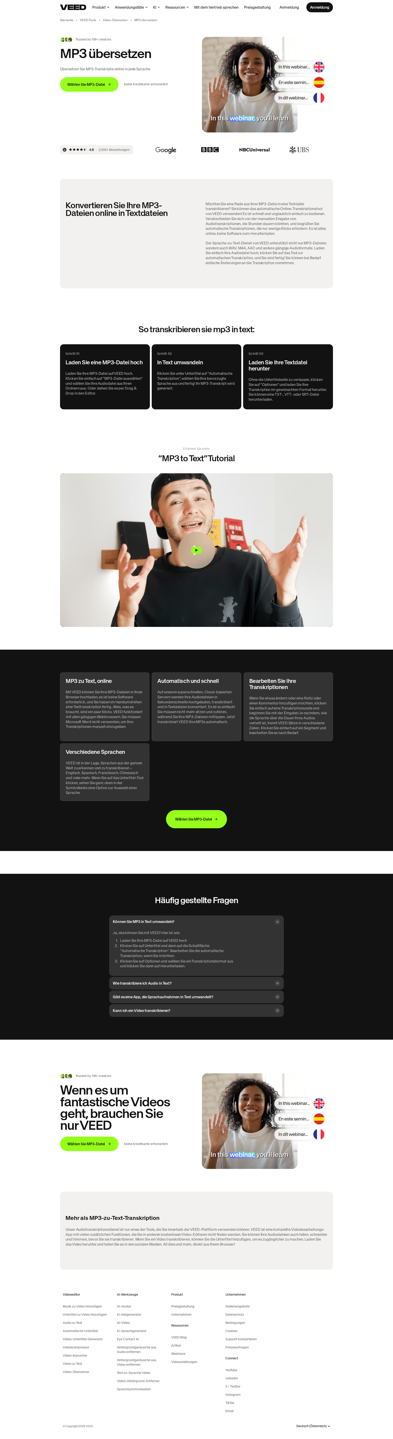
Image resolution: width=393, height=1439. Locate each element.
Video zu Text (72, 1364)
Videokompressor (76, 1347)
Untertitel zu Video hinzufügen (85, 1314)
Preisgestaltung (257, 7)
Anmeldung (289, 7)
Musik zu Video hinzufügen (82, 1306)
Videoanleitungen (184, 1362)
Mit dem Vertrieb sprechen (216, 7)
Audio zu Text (72, 1323)
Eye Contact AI (128, 1339)
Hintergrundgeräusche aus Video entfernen (136, 1362)
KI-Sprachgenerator (131, 1331)
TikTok (229, 1403)
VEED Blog (179, 1337)
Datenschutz (234, 1314)
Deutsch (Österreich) (311, 1426)
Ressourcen (175, 7)
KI (154, 7)
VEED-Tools (88, 20)
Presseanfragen (237, 1347)
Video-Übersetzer (115, 20)
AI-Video (123, 1323)
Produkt (99, 7)
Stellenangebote (237, 1306)
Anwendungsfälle (129, 7)
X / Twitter (232, 1386)
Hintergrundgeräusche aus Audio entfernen (136, 1349)
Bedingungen (235, 1323)
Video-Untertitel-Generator (83, 1339)
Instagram (233, 1395)
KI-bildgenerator (129, 1314)
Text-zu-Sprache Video (133, 1373)
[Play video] (196, 550)
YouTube (231, 1370)
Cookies (231, 1331)
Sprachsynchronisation (134, 1389)
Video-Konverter (75, 1355)
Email (229, 1411)
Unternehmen (181, 1314)
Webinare (178, 1354)
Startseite (66, 20)
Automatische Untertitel (80, 1331)
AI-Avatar (124, 1306)
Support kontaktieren (241, 1339)
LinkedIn (231, 1378)
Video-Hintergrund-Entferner (138, 1381)
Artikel (176, 1345)
